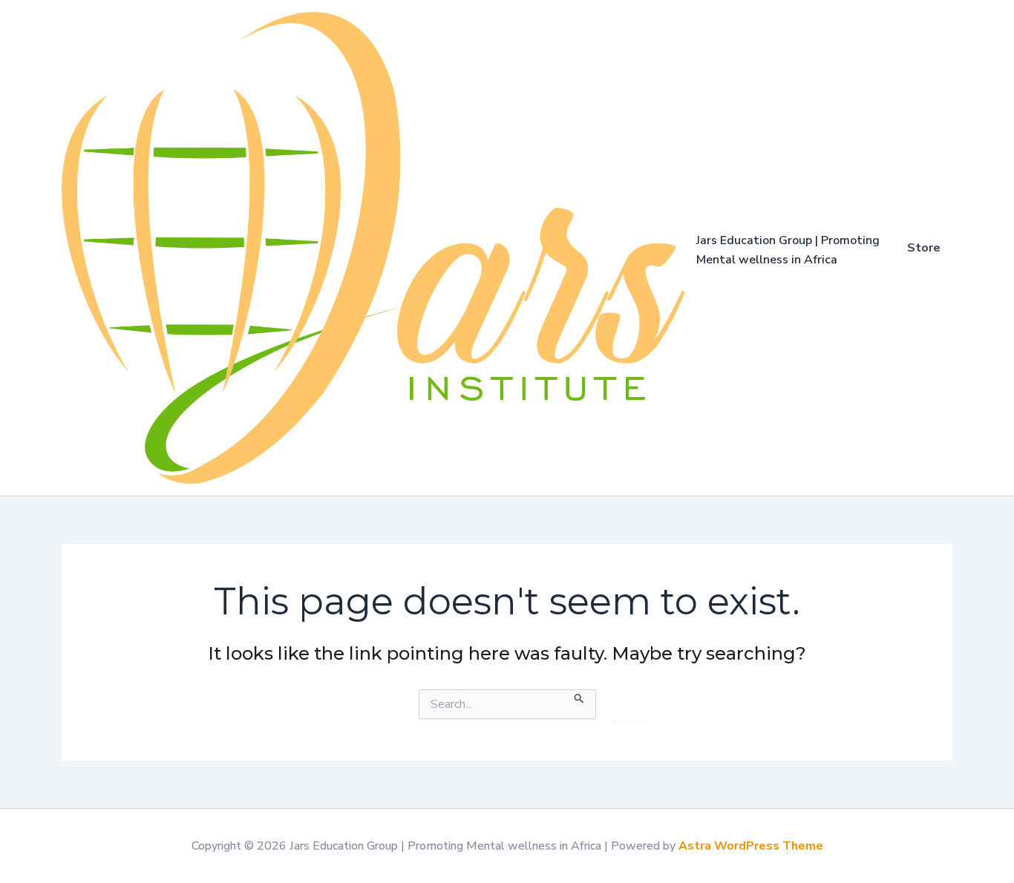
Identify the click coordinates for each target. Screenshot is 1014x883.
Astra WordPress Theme (750, 846)
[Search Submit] (579, 696)
